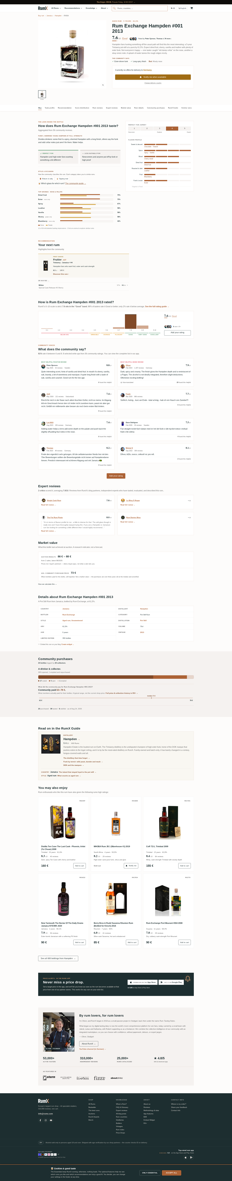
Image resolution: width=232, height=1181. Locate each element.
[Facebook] (40, 1120)
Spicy (40, 204)
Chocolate (147, 146)
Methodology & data (151, 1110)
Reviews (147, 1107)
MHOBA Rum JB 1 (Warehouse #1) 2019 (112, 846)
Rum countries (121, 1117)
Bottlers (119, 1123)
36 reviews (54, 933)
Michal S (129, 448)
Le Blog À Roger (133, 500)
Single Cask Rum (54, 500)
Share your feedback (179, 1107)
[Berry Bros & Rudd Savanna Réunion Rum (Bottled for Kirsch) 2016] (116, 898)
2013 (142, 632)
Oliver (128, 365)
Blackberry (46, 221)
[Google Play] (191, 1157)
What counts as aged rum (69, 776)
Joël (48, 394)
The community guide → (75, 183)
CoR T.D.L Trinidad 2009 (157, 846)
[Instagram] (46, 1120)
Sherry (45, 217)
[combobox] (140, 8)
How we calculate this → (47, 584)
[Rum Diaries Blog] (122, 517)
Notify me (132, 866)
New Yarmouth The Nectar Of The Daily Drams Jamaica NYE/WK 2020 (62, 924)
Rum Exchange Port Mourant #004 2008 (164, 923)
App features (148, 1114)
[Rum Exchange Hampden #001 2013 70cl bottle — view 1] (42, 94)
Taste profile (49, 108)
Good (124, 38)
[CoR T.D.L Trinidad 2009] (168, 822)
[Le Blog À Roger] (122, 500)
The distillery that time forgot (76, 758)
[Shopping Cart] (191, 8)
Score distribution (82, 108)
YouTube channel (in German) (92, 1049)
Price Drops (120, 1133)
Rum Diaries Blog (133, 517)
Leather (41, 208)
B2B (145, 1117)
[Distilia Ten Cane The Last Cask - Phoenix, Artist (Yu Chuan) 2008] (63, 822)
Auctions (91, 1114)
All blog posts (121, 1114)
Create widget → (67, 644)
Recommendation (65, 108)
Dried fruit (42, 195)
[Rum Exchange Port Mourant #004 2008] (168, 898)
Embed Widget (149, 1120)
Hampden (144, 609)
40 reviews (54, 856)
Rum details (139, 108)
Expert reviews (112, 108)
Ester (44, 199)
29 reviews (107, 856)
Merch (90, 1120)
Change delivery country (153, 83)
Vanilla (41, 212)
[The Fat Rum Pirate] (43, 517)
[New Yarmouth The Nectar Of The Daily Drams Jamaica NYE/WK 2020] (63, 898)
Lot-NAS (50, 422)
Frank (128, 394)
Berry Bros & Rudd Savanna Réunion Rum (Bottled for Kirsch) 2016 (113, 924)
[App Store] (185, 1157)
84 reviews (159, 856)
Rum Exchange (68, 615)
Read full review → (48, 505)
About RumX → (89, 1044)
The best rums (94, 1110)
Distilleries (120, 1120)
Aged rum (117, 21)
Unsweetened (77, 620)
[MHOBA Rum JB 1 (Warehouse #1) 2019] (116, 822)
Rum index (120, 1130)
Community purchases (156, 108)
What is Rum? (121, 1104)
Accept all (171, 1173)
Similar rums (186, 108)
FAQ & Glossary (122, 1107)
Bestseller (92, 1107)
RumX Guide (173, 108)
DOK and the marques (73, 765)
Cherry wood (148, 159)
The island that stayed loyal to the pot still (77, 772)
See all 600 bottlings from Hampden (58, 958)
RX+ (145, 1123)
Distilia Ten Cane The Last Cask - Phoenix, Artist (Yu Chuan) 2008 (63, 847)
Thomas (50, 448)
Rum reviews (98, 108)
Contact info (175, 1110)
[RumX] (43, 8)
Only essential (150, 1173)
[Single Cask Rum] (43, 500)
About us (147, 1104)
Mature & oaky (46, 179)
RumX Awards (93, 1117)
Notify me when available (155, 77)
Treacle (155, 146)
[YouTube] (51, 1120)
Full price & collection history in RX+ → (122, 693)
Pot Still (143, 620)
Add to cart (79, 866)
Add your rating (177, 332)
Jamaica (65, 609)
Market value (126, 108)
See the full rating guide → (157, 306)
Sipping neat (62, 179)
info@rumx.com (45, 1114)
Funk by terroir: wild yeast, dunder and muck (83, 762)
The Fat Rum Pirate (55, 517)
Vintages (119, 1126)
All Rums (91, 1104)
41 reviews (107, 933)
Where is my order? (178, 1104)
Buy (39, 108)
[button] (72, 54)
